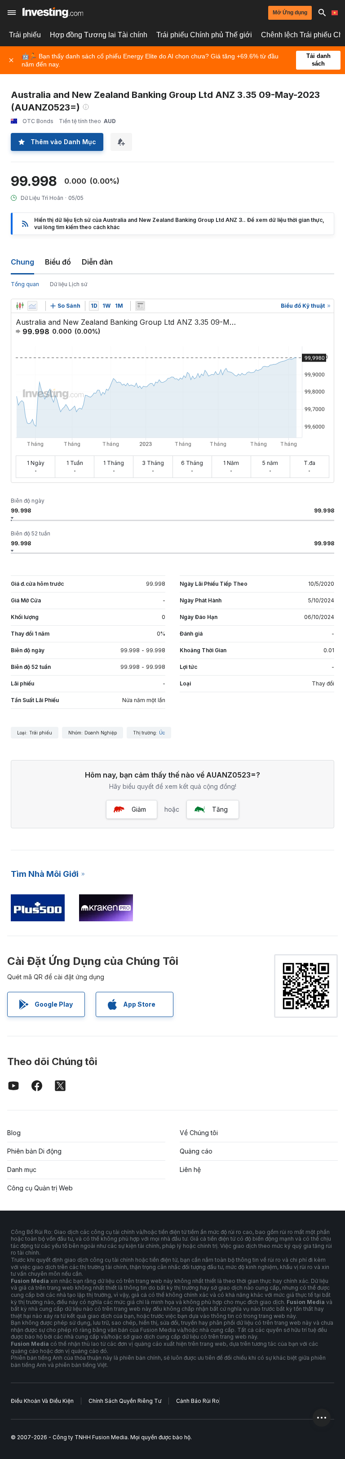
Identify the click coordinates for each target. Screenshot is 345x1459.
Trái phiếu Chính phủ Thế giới (204, 35)
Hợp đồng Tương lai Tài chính (98, 35)
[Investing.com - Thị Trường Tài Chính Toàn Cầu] (52, 12)
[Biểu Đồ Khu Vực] (32, 306)
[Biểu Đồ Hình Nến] (20, 306)
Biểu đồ (58, 261)
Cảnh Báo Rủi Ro (197, 1400)
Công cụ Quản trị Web (40, 1188)
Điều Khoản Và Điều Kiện (42, 1400)
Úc (162, 732)
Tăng (220, 809)
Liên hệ (190, 1169)
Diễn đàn (97, 261)
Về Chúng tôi (199, 1132)
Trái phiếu (25, 35)
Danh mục (21, 1169)
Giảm (139, 809)
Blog (14, 1132)
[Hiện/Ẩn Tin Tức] (140, 306)
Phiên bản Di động (34, 1151)
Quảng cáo (196, 1151)
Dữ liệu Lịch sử (68, 284)
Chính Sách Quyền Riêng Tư (124, 1400)
